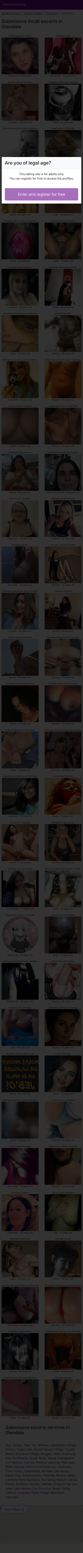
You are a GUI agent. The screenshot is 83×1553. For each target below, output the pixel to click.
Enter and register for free (41, 194)
